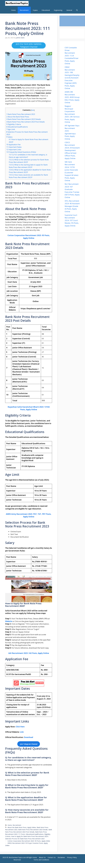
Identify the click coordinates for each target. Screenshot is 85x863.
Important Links (13, 149)
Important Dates (14, 147)
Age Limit (10, 129)
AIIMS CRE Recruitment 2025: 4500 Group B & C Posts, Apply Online (72, 97)
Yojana (35, 10)
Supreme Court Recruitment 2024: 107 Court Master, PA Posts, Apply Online (72, 220)
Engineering (58, 10)
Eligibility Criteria (13, 124)
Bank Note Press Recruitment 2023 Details (23, 119)
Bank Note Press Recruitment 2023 (20, 114)
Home (13, 10)
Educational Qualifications (17, 127)
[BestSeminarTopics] (17, 3)
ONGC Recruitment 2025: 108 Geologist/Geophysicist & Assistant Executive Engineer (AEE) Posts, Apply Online (72, 78)
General (69, 10)
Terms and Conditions (41, 860)
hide (32, 110)
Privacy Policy (72, 857)
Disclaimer (61, 857)
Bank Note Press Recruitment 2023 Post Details (25, 122)
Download (28, 737)
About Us (42, 857)
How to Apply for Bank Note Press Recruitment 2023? (29, 836)
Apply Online (31, 827)
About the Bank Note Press (17, 117)
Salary (9, 137)
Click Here (20, 726)
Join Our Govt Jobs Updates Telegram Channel (28, 45)
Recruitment (24, 10)
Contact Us (52, 857)
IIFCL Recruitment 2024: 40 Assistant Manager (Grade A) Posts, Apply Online (72, 206)
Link (21, 732)
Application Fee (13, 144)
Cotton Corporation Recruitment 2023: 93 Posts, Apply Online (29, 841)
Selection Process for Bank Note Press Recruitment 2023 (24, 839)
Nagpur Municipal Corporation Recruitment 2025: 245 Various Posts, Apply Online (72, 114)
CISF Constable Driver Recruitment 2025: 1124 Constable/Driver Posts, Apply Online (71, 55)
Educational (46, 10)
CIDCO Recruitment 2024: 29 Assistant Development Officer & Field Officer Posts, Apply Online (72, 150)
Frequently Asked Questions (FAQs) (21, 152)
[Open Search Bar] (77, 10)
